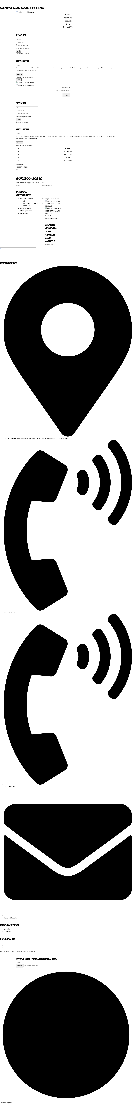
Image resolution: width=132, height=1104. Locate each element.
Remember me (23, 45)
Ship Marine (24, 213)
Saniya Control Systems (22, 7)
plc (24, 201)
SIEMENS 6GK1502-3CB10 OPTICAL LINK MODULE (51, 233)
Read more (49, 245)
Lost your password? (23, 48)
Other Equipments (26, 211)
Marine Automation (26, 208)
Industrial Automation (27, 199)
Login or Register (6, 1103)
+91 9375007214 (22, 167)
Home (18, 183)
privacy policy (32, 70)
